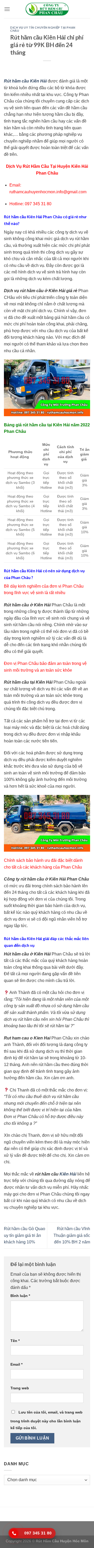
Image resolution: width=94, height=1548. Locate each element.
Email (16, 1364)
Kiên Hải (68, 1174)
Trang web (19, 1388)
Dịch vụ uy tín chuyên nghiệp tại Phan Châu (42, 29)
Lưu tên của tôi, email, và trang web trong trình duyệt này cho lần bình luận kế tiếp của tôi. (46, 1420)
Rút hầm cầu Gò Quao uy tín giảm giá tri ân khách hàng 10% (24, 1235)
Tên (15, 1341)
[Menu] (7, 9)
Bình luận (20, 1296)
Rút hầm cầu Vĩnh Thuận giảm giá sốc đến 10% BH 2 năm (72, 1235)
